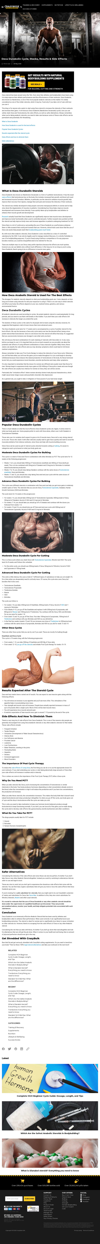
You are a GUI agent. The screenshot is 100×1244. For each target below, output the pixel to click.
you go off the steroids (25, 644)
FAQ (45, 1203)
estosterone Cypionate (50, 488)
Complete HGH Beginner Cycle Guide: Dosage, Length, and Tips (19, 957)
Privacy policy (78, 1230)
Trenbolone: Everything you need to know (19, 974)
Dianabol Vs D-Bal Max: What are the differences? (19, 980)
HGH (63, 605)
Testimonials (48, 1211)
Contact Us (47, 1195)
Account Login (49, 1209)
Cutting (64, 1201)
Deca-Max (32, 895)
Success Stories (30, 9)
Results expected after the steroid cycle (15, 133)
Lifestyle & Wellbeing (74, 5)
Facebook (86, 1199)
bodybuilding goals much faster (39, 230)
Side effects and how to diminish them (15, 137)
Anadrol (17, 898)
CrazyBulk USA (20, 1230)
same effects (6, 197)
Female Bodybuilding (69, 1205)
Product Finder (49, 1205)
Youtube (85, 1201)
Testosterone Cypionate (43, 560)
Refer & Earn (48, 1216)
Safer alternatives (8, 141)
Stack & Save (66, 1197)
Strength (65, 1203)
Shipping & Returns (50, 1197)
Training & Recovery (31, 5)
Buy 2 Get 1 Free (67, 1195)
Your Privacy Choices (51, 1218)
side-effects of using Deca (21, 768)
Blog (84, 1195)
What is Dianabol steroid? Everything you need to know (20, 969)
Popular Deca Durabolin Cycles (12, 129)
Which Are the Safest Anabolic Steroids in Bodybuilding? (20, 964)
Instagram (86, 1197)
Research (5, 217)
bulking (57, 446)
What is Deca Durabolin (10, 121)
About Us (47, 1207)
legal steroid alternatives (32, 945)
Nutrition (59, 5)
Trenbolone (8, 619)
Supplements (47, 5)
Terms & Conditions (88, 1230)
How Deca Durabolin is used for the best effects (18, 125)
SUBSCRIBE (29, 1199)
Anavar (15, 612)
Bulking (64, 1199)
